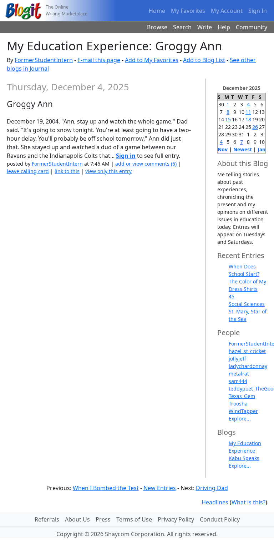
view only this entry (108, 171)
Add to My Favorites (151, 60)
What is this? (248, 502)
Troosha (238, 403)
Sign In (257, 11)
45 (231, 296)
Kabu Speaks (244, 458)
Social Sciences (247, 304)
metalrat (239, 373)
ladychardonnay (248, 366)
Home (157, 11)
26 (255, 127)
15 (228, 119)
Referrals (47, 519)
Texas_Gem (242, 396)
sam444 (238, 381)
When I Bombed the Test (106, 488)
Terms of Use (134, 519)
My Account (227, 11)
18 (248, 119)
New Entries (159, 488)
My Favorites (188, 11)
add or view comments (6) (146, 163)
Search (182, 27)
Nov (223, 149)
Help (224, 27)
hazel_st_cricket (247, 351)
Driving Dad (212, 488)
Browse (157, 27)
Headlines (215, 502)
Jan (261, 149)
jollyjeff (237, 358)
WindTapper (243, 411)
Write (204, 27)
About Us (77, 519)
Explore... (240, 418)
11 (248, 112)
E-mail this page (98, 60)
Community (251, 27)
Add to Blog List (204, 60)
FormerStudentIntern (44, 60)
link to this (67, 171)
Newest (242, 149)
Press (103, 519)
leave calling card (28, 171)
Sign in (126, 156)
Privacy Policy (176, 519)
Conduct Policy (220, 519)
